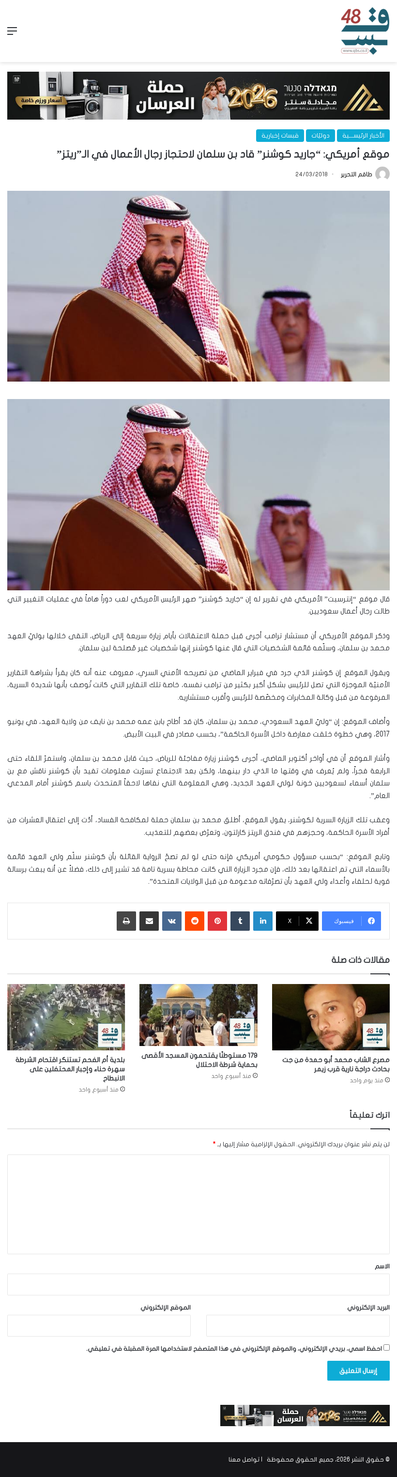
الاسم (382, 1266)
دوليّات (320, 135)
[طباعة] (126, 921)
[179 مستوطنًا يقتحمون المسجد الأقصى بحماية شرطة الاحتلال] (198, 1015)
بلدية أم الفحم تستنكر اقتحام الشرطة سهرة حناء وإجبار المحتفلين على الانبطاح (70, 1069)
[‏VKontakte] (172, 921)
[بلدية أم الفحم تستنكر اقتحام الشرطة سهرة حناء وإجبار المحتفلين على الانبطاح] (66, 1017)
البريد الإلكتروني (368, 1307)
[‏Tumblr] (240, 921)
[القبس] (365, 31)
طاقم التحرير (356, 174)
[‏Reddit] (194, 921)
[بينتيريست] (217, 921)
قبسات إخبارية (280, 135)
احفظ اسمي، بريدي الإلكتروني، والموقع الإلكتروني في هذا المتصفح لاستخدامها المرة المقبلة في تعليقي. (234, 1348)
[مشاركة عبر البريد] (149, 921)
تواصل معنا (244, 1459)
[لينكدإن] (263, 921)
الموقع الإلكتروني (165, 1307)
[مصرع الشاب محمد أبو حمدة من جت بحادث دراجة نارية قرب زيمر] (331, 1017)
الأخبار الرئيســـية (363, 135)
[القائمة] (12, 35)
